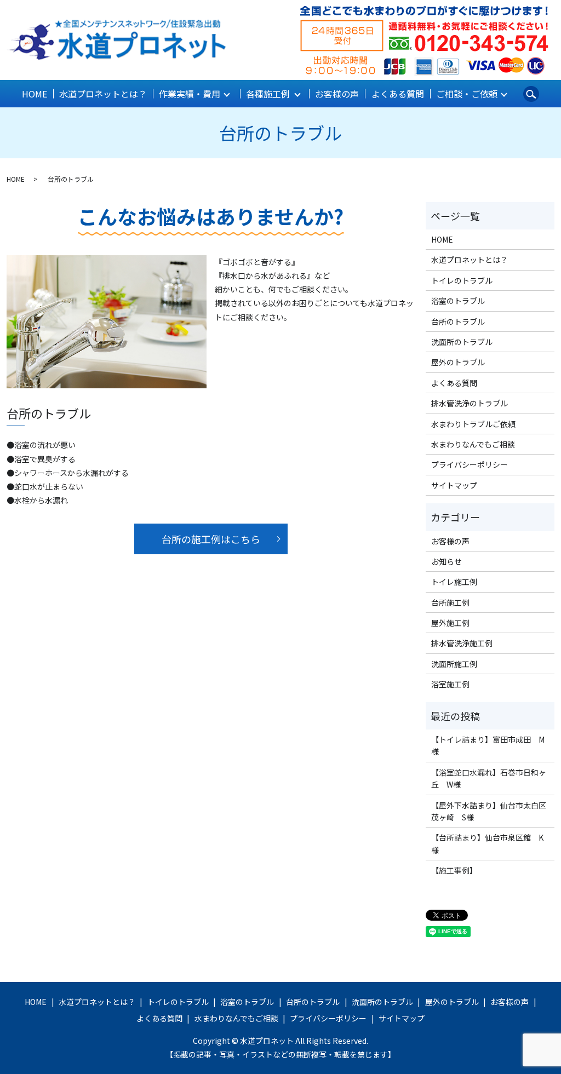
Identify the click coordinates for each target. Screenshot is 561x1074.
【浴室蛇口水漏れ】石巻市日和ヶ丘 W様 (488, 778)
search (531, 93)
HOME (34, 93)
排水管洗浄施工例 (462, 642)
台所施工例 (450, 602)
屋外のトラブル (458, 362)
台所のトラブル (458, 321)
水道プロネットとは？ (103, 93)
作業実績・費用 (189, 93)
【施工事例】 (454, 870)
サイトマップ (454, 485)
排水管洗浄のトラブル (469, 403)
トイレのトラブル (462, 280)
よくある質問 (397, 93)
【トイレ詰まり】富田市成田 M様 (488, 745)
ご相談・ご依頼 (466, 93)
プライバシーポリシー (469, 464)
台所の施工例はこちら (211, 539)
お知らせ (446, 561)
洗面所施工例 (454, 663)
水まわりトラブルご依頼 (473, 423)
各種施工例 (268, 93)
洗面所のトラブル (462, 341)
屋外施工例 (450, 622)
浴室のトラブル (458, 300)
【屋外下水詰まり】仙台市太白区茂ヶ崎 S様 (488, 811)
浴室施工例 (450, 684)
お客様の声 (337, 93)
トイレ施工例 (454, 581)
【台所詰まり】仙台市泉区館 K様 (487, 843)
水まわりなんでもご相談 (473, 444)
